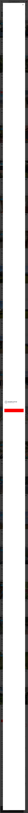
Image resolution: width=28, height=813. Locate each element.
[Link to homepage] (14, 402)
